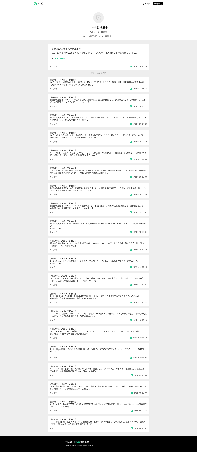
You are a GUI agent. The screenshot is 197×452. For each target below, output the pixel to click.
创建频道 (158, 4)
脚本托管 (146, 4)
